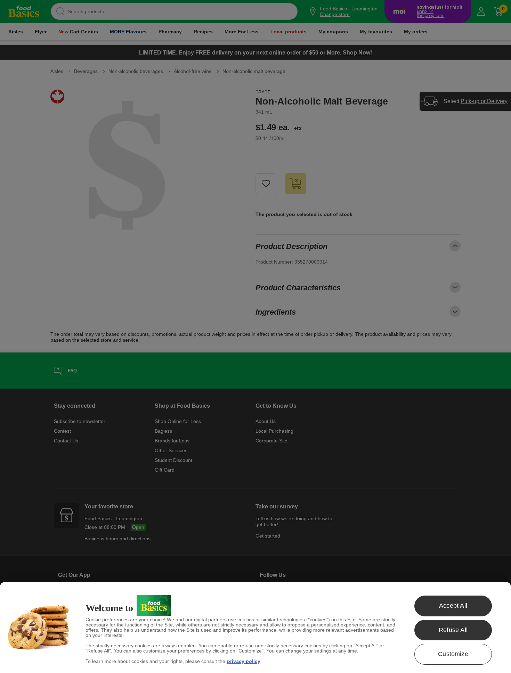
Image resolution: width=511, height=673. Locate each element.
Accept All (453, 605)
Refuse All (453, 629)
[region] (255, 627)
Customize (453, 653)
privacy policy (243, 661)
